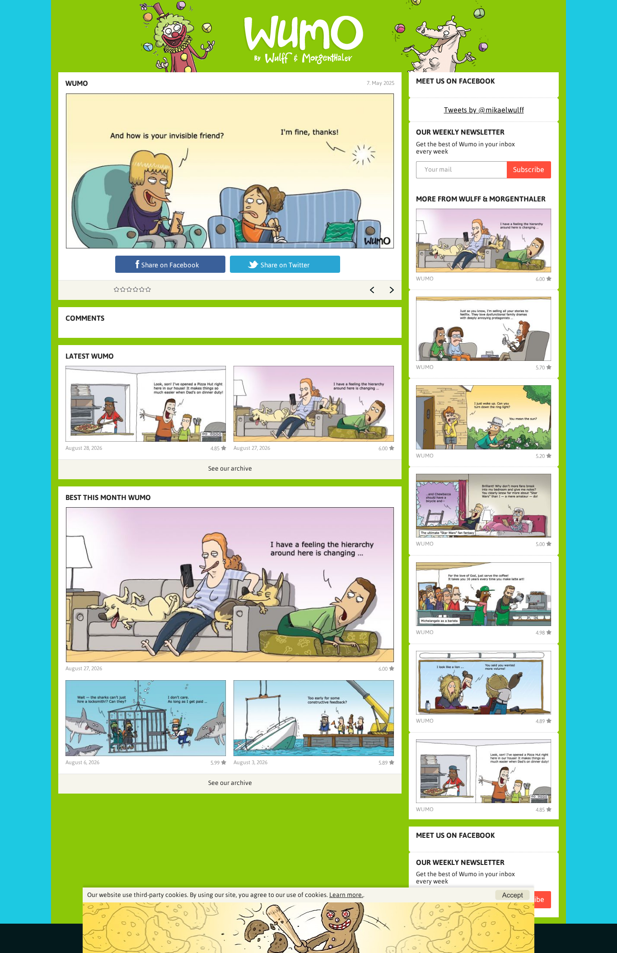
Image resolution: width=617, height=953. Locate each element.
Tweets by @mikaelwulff (484, 110)
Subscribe (528, 169)
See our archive (230, 468)
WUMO (76, 83)
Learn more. (346, 894)
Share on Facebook (170, 265)
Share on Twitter (285, 265)
